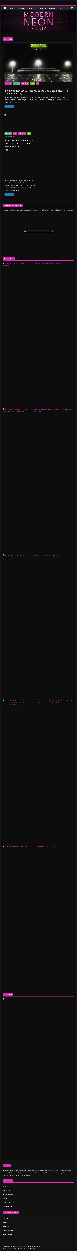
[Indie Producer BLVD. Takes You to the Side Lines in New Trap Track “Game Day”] (38, 63)
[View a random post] (72, 8)
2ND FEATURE (8, 83)
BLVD (37, 100)
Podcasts (21, 8)
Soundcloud (34, 210)
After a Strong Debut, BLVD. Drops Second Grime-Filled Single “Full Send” (19, 143)
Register (5, 1218)
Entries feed (6, 1226)
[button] (14, 8)
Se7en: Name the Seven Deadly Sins (45, 847)
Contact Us (6, 1190)
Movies (30, 8)
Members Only (7, 1206)
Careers (5, 1198)
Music (11, 8)
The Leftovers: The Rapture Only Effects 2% (47, 555)
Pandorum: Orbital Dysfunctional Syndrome (47, 264)
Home (4, 1186)
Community (42, 8)
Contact (52, 8)
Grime (14, 133)
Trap (37, 83)
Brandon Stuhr (18, 87)
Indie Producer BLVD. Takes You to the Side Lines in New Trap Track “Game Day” (36, 92)
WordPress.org (7, 1234)
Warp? (60, 8)
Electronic (17, 83)
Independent (25, 83)
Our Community (8, 1194)
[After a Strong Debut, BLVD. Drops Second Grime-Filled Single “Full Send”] (20, 123)
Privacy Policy (7, 1202)
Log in (5, 1222)
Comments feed (8, 1230)
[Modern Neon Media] (5, 8)
